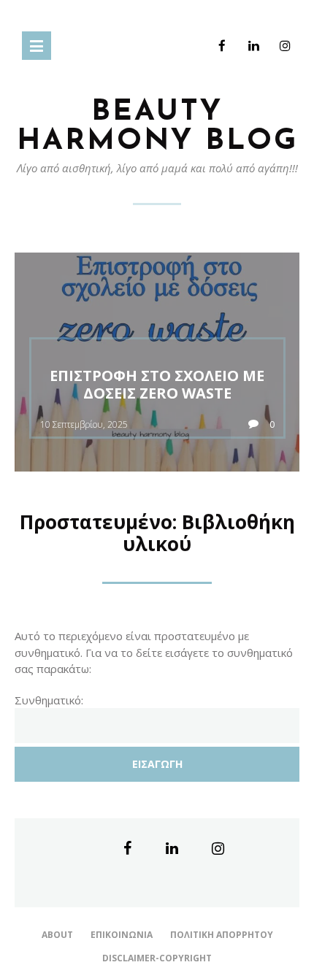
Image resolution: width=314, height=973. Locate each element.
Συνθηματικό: (49, 700)
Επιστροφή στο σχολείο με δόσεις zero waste (157, 384)
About (57, 934)
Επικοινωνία (122, 934)
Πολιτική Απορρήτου (221, 934)
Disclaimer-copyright (157, 958)
